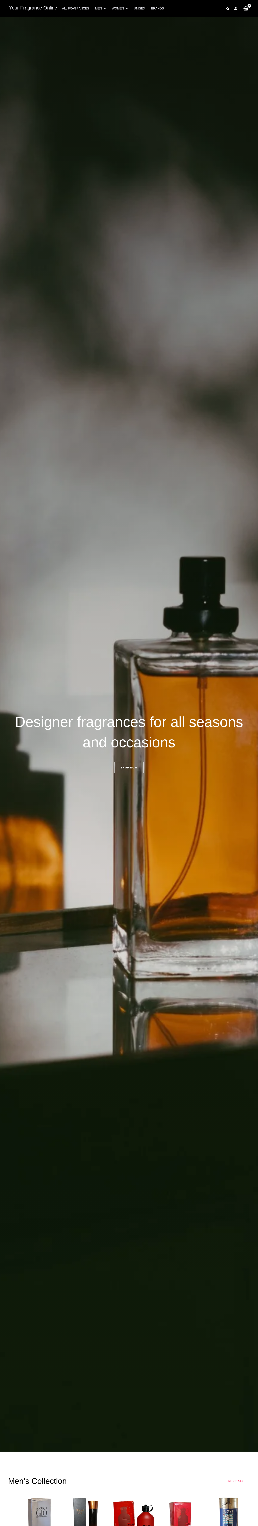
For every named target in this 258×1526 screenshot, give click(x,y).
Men (98, 8)
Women (118, 8)
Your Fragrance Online (33, 7)
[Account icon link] (235, 8)
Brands (157, 8)
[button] (104, 8)
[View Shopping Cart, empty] (245, 8)
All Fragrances (75, 8)
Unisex (139, 8)
